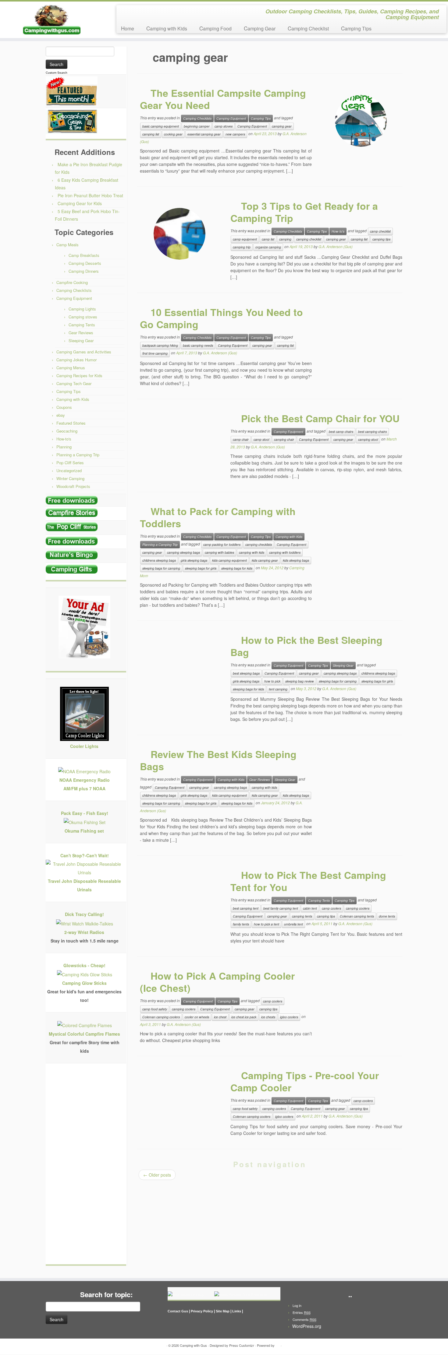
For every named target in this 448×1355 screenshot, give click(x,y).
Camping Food (215, 28)
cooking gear (173, 134)
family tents (241, 924)
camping (285, 239)
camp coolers (331, 908)
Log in (297, 1305)
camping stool (368, 439)
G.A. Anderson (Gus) (335, 246)
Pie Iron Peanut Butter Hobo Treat (90, 195)
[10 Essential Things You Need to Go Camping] (360, 340)
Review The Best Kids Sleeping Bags (218, 760)
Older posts (157, 1175)
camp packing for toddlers (221, 544)
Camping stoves (83, 317)
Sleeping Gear (81, 340)
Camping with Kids (166, 28)
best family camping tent (280, 908)
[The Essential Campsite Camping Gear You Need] (360, 120)
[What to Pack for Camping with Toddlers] (360, 539)
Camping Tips (356, 28)
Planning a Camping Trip (77, 455)
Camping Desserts (85, 263)
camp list (268, 239)
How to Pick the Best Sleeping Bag (306, 646)
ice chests (268, 1017)
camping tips (381, 239)
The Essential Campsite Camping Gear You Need (223, 99)
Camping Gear (260, 28)
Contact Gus (178, 1311)
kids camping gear (265, 560)
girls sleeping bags (194, 560)
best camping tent (245, 908)
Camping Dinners (84, 271)
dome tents (387, 916)
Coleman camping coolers (161, 1017)
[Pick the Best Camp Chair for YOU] (179, 446)
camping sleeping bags (183, 552)
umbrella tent (293, 924)
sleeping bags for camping (161, 568)
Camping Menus (70, 367)
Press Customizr (241, 1345)
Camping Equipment (74, 298)
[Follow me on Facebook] (127, 12)
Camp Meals (67, 244)
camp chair (241, 439)
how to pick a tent (266, 924)
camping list (150, 134)
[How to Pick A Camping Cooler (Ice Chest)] (360, 1003)
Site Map (222, 1311)
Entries (302, 1312)
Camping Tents (82, 325)
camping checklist (308, 239)
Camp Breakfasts (84, 255)
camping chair (284, 439)
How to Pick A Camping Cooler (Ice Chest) (217, 982)
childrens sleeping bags (159, 560)
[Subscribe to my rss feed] (123, 12)
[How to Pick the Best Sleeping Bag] (179, 667)
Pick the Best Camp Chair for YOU (320, 418)
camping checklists (258, 544)
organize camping (268, 247)
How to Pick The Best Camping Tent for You (308, 881)
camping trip (242, 247)
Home (127, 28)
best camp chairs (341, 431)
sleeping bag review (299, 681)
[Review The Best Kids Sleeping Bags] (360, 782)
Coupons (64, 407)
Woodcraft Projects (73, 486)
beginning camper (197, 126)
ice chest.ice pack (243, 1017)
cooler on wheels (197, 1017)
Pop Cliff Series (70, 462)
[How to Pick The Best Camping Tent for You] (179, 902)
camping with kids (251, 552)
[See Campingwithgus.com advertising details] (84, 629)
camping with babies (219, 552)
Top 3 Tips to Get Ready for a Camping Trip (304, 212)
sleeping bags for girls (200, 568)
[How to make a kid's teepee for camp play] (186, 1293)
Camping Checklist (308, 28)
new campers (235, 134)
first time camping (155, 353)
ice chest (220, 1017)
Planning (64, 447)
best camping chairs (372, 431)
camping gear (282, 126)
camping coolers (357, 908)
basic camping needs (198, 345)
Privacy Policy (202, 1311)
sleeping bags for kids (236, 568)
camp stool (261, 439)
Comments (304, 1319)
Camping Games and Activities (83, 352)
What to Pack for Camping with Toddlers (218, 517)
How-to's (63, 439)
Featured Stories (71, 423)
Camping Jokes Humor (76, 360)
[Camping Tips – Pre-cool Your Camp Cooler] (179, 1103)
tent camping (278, 689)
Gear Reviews (81, 332)
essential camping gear (204, 134)
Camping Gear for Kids (80, 203)
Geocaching (66, 431)
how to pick (272, 681)
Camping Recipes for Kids (79, 375)
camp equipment (245, 239)
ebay (60, 415)
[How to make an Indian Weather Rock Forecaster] (241, 1293)
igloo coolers (289, 1017)
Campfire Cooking (72, 282)
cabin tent (310, 908)
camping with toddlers (284, 552)
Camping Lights (82, 309)
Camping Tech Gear (73, 383)
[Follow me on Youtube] (135, 12)
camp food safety (154, 1009)
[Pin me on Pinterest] (139, 12)
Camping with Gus (193, 1345)
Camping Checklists (74, 290)
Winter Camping (70, 478)
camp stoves (224, 126)
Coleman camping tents (357, 916)
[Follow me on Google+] (131, 12)
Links (236, 1311)
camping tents (302, 916)
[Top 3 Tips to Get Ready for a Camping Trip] (179, 233)
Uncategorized (69, 470)
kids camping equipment (229, 560)
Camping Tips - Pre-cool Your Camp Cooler (304, 1081)
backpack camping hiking (160, 345)
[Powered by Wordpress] (278, 1344)
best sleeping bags (246, 673)
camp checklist (380, 231)
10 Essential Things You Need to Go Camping (221, 318)
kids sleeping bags (296, 560)
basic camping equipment (160, 126)
